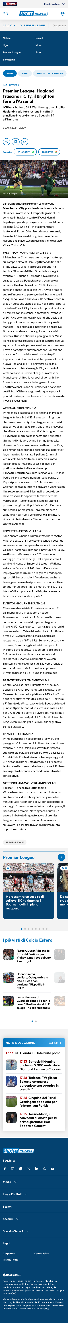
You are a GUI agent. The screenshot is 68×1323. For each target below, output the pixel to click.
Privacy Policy (10, 1259)
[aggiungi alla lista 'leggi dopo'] (16, 141)
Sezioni (7, 1206)
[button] (34, 14)
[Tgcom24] (10, 4)
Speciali (8, 1219)
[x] (28, 1169)
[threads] (44, 1169)
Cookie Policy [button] (41, 1253)
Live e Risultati (12, 1194)
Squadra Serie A (13, 1231)
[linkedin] (36, 1169)
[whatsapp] (20, 1169)
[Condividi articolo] (6, 141)
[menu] (5, 13)
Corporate (9, 1253)
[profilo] (62, 13)
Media (7, 1182)
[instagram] (13, 1169)
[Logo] (34, 14)
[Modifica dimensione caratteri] (24, 141)
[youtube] (52, 1169)
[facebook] (5, 1169)
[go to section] (61, 857)
